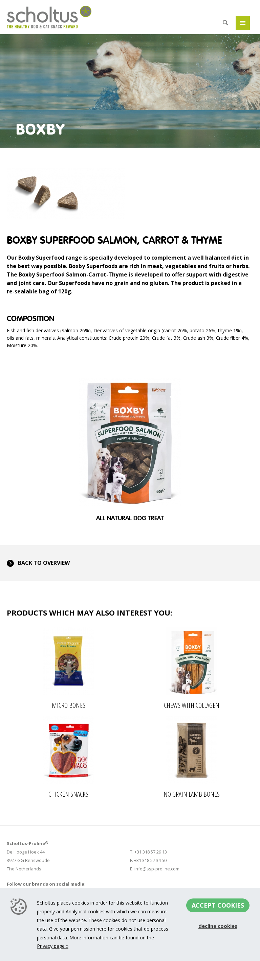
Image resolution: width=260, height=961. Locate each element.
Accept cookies (218, 905)
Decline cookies (217, 925)
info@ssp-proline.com (156, 869)
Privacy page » (52, 946)
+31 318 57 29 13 (150, 852)
